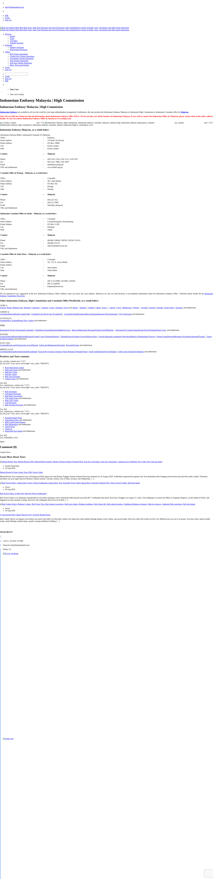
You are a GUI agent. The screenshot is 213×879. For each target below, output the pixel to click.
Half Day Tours (11, 372)
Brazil (16, 314)
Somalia (160, 308)
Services (8, 34)
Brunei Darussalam (17, 330)
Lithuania (107, 337)
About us (8, 429)
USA (121, 314)
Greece (83, 337)
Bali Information (11, 424)
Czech (29, 345)
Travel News (10, 427)
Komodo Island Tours (13, 418)
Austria (3, 337)
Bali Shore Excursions (13, 396)
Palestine (79, 352)
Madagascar (127, 308)
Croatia (36, 337)
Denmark (49, 337)
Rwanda (144, 308)
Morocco (134, 337)
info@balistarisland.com (14, 7)
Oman (65, 352)
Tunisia (202, 337)
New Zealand (12, 320)
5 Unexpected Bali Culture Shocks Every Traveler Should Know (25, 515)
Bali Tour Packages (12, 377)
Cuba (50, 314)
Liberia (112, 308)
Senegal (152, 308)
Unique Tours (10, 379)
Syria (106, 352)
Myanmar (91, 330)
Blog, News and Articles (19, 65)
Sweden (186, 337)
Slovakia (61, 345)
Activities (13, 41)
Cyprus (42, 337)
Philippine (110, 330)
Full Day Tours (11, 374)
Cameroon (35, 308)
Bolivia (11, 314)
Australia (3, 320)
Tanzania (179, 308)
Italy (95, 337)
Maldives (62, 330)
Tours (12, 39)
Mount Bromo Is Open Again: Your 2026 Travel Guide (21, 472)
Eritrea (75, 308)
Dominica (59, 308)
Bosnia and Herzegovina (17, 345)
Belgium (22, 337)
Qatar (85, 352)
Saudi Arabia (94, 352)
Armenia (3, 345)
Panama (95, 314)
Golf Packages (10, 403)
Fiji (61, 314)
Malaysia (184, 112)
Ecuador (56, 314)
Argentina (4, 314)
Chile (28, 314)
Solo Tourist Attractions (19, 61)
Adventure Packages (13, 394)
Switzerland (194, 337)
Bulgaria (29, 337)
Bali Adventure (11, 392)
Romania (178, 337)
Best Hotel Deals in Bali (14, 368)
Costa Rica (43, 314)
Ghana (98, 308)
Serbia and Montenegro (48, 345)
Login (7, 18)
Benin (9, 308)
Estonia (56, 337)
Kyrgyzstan (49, 352)
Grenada (67, 314)
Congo (51, 308)
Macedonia (126, 337)
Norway (152, 337)
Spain (165, 337)
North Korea (100, 330)
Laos (68, 330)
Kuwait (41, 352)
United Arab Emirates (126, 352)
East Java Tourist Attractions (21, 63)
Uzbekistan (139, 352)
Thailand (152, 330)
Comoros (44, 308)
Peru (107, 314)
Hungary (89, 337)
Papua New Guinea (26, 320)
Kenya (105, 308)
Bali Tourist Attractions (19, 54)
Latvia (100, 337)
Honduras (81, 314)
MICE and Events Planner (15, 422)
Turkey (209, 337)
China (37, 330)
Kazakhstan (32, 352)
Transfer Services (16, 43)
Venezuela (127, 314)
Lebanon (58, 352)
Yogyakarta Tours (12, 420)
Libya (118, 308)
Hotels (12, 36)
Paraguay (102, 314)
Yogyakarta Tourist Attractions (22, 59)
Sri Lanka (128, 330)
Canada (22, 314)
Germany (76, 337)
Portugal (171, 337)
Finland (64, 337)
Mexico (88, 314)
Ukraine (76, 345)
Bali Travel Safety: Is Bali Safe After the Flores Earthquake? (23, 494)
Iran (16, 352)
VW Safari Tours (11, 398)
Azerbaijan (4, 352)
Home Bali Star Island (13, 431)
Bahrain (12, 352)
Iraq (20, 352)
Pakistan (71, 352)
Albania (9, 337)
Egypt (66, 308)
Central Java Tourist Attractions (22, 56)
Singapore (120, 330)
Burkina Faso (17, 308)
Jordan (24, 352)
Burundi (27, 308)
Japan (56, 330)
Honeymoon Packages (18, 50)
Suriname (113, 314)
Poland (160, 337)
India (51, 330)
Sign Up (8, 20)
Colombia (35, 314)
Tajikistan (112, 352)
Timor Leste (161, 330)
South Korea (144, 330)
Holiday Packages (17, 47)
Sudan (101, 352)
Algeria (3, 308)
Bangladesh (4, 330)
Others (7, 52)
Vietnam (135, 330)
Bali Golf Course (11, 400)
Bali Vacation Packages (14, 405)
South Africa (169, 308)
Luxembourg (116, 337)
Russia (35, 345)
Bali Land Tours (11, 370)
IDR (6, 16)
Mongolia (83, 330)
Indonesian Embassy (8, 112)
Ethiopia (83, 308)
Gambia (91, 308)
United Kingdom (7, 339)
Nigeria (136, 308)
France (69, 337)
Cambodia (29, 330)
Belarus (15, 337)
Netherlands (144, 337)
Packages (8, 45)
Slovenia (69, 345)
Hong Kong (44, 330)
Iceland (74, 314)
